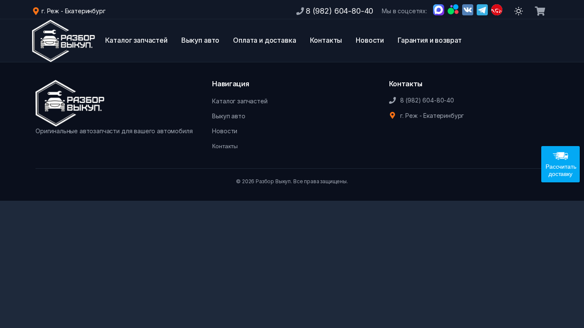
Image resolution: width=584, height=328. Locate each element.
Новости (370, 40)
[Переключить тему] (518, 11)
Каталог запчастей (136, 40)
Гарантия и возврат (430, 40)
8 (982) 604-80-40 (339, 10)
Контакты (326, 40)
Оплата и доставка (264, 40)
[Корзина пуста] (540, 11)
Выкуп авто (200, 40)
